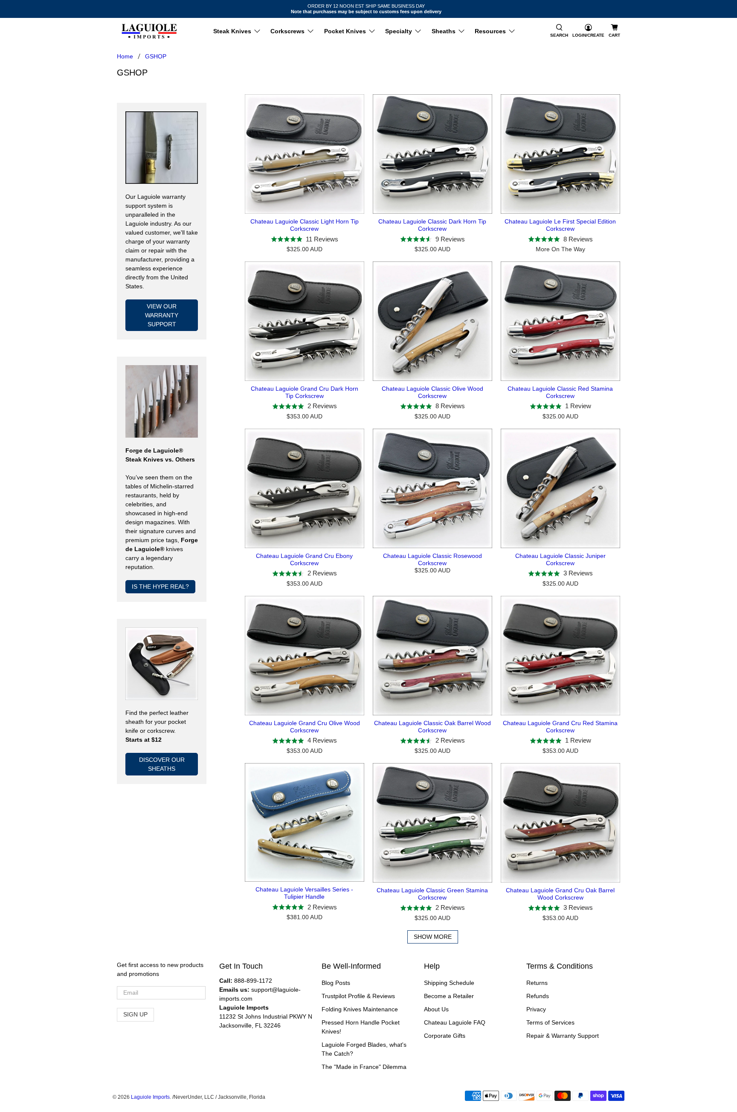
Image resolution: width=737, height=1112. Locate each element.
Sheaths (444, 31)
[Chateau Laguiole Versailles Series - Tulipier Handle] (304, 822)
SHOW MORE (433, 936)
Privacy (536, 1009)
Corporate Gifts (444, 1035)
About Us (436, 1009)
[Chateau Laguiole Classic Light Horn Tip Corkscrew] (304, 154)
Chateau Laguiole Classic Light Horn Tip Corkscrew (304, 225)
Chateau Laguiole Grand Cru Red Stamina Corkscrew (560, 727)
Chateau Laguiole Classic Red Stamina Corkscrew (560, 392)
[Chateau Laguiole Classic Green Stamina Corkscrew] (432, 823)
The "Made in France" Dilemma (364, 1066)
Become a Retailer (449, 996)
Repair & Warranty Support (562, 1035)
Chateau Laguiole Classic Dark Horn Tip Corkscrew (432, 225)
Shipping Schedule (449, 982)
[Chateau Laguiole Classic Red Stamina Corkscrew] (560, 321)
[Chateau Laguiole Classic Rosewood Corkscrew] (432, 488)
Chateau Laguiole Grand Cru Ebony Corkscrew (304, 559)
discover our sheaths (162, 764)
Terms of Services (550, 1022)
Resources (490, 31)
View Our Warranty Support (161, 315)
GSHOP (155, 56)
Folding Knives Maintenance (360, 1009)
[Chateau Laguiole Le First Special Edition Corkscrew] (560, 154)
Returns (537, 982)
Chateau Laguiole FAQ (454, 1022)
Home (125, 56)
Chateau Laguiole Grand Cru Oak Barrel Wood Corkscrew (560, 894)
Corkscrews (287, 31)
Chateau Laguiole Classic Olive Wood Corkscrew (432, 392)
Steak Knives (232, 31)
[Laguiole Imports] (149, 31)
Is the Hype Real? (160, 586)
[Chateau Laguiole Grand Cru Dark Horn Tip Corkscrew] (304, 321)
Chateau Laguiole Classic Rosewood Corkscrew (432, 559)
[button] (559, 31)
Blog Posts (336, 982)
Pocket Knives (345, 31)
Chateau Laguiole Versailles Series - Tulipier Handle (304, 893)
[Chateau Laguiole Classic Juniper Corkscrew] (560, 488)
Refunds (537, 996)
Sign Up (135, 1014)
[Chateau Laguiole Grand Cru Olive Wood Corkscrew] (304, 655)
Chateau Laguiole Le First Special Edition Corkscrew (560, 225)
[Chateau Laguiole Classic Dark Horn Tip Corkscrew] (432, 154)
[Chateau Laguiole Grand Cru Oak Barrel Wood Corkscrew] (560, 823)
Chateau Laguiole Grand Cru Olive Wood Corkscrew (304, 727)
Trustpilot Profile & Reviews (358, 996)
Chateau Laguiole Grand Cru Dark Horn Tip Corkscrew (304, 392)
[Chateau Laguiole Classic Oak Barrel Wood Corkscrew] (432, 655)
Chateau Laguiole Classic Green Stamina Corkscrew (432, 894)
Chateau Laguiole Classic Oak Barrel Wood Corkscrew (432, 727)
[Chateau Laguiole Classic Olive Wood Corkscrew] (432, 321)
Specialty (398, 31)
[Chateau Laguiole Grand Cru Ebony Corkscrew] (304, 488)
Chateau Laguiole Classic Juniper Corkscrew (560, 559)
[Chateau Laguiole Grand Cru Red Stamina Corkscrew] (560, 655)
